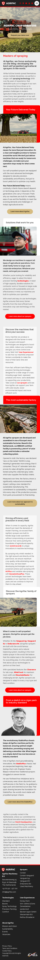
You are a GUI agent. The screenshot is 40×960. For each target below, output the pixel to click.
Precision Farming (9, 909)
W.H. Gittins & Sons (27, 904)
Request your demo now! (20, 35)
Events (5, 932)
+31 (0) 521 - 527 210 (9, 888)
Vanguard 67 (25, 881)
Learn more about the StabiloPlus (20, 802)
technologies (23, 281)
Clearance (31, 670)
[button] (36, 3)
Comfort (5, 912)
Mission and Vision (9, 926)
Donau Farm (25, 901)
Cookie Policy (7, 951)
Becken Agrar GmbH (28, 912)
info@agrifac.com (9, 892)
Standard (5, 901)
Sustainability (7, 929)
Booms (5, 904)
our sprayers (22, 383)
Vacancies (6, 934)
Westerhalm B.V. (26, 914)
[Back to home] (8, 3)
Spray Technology (9, 906)
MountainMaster (23, 675)
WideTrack (18, 672)
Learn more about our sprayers (20, 316)
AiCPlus (8, 571)
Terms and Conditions (9, 948)
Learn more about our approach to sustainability (20, 503)
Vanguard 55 (21, 641)
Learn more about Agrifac (20, 211)
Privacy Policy (7, 946)
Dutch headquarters (23, 822)
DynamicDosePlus (16, 574)
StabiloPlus (21, 764)
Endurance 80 (13, 644)
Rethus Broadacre (27, 917)
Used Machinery (26, 886)
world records (15, 546)
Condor (23, 873)
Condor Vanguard (27, 876)
